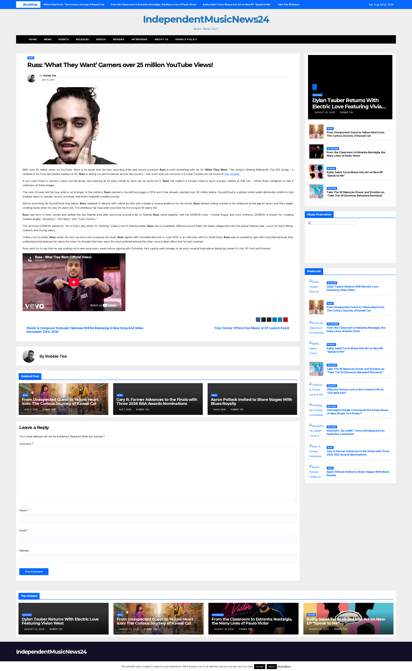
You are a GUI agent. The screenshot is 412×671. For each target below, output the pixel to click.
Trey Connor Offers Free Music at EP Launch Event (251, 328)
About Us (161, 39)
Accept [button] (259, 666)
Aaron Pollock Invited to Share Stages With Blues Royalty (251, 401)
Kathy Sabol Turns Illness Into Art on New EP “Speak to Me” (346, 621)
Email (23, 530)
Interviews (139, 39)
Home (33, 39)
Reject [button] (272, 666)
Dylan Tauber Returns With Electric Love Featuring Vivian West (348, 106)
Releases (82, 39)
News (48, 39)
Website (24, 550)
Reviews (119, 39)
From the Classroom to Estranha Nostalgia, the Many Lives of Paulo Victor (356, 154)
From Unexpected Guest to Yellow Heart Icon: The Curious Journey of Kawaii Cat (60, 401)
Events (64, 39)
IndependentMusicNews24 (206, 19)
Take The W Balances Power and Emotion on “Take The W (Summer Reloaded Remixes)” (355, 194)
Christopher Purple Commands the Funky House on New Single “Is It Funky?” (357, 412)
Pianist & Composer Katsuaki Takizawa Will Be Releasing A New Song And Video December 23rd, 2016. (85, 330)
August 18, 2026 (319, 629)
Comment (26, 443)
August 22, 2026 (325, 112)
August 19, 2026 (224, 629)
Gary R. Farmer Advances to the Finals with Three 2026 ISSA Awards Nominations (156, 401)
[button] (388, 39)
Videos (101, 39)
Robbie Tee (49, 75)
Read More (284, 666)
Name (24, 510)
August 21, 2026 (129, 629)
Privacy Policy (186, 39)
